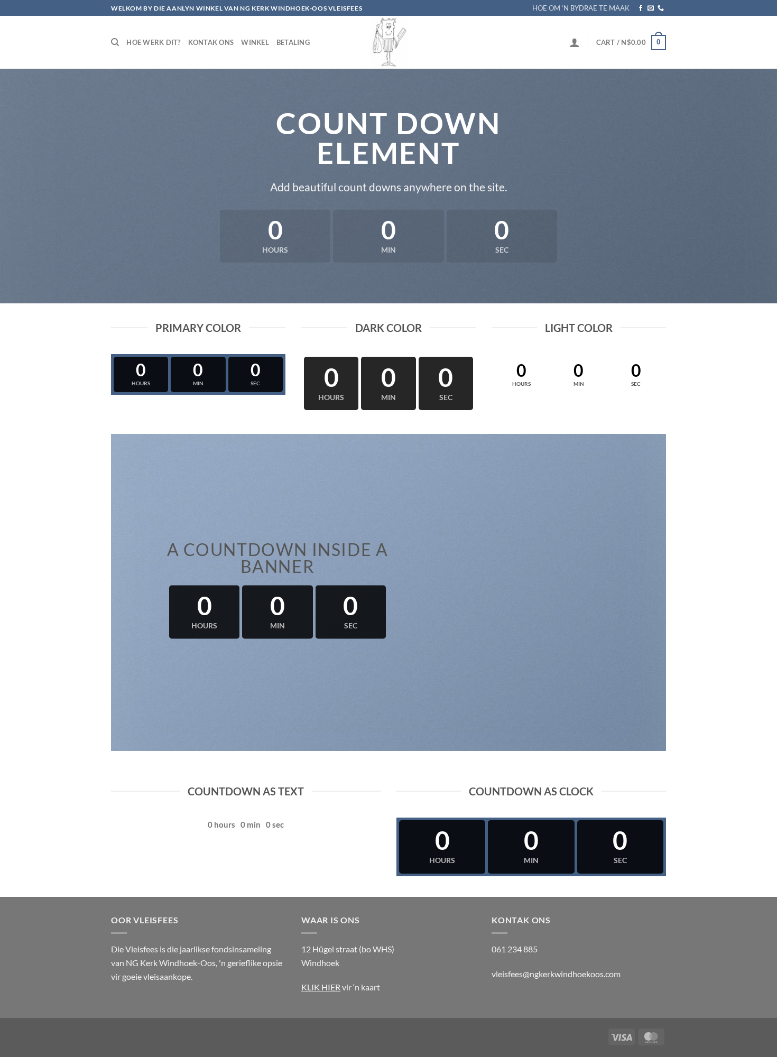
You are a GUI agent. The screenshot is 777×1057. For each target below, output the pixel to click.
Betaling (293, 42)
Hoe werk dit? (153, 42)
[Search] (115, 42)
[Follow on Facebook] (640, 8)
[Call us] (661, 8)
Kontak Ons (211, 42)
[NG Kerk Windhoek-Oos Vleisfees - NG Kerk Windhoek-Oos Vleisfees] (388, 42)
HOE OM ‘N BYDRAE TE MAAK (581, 8)
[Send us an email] (651, 8)
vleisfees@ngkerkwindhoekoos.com (556, 974)
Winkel (255, 42)
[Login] (574, 42)
